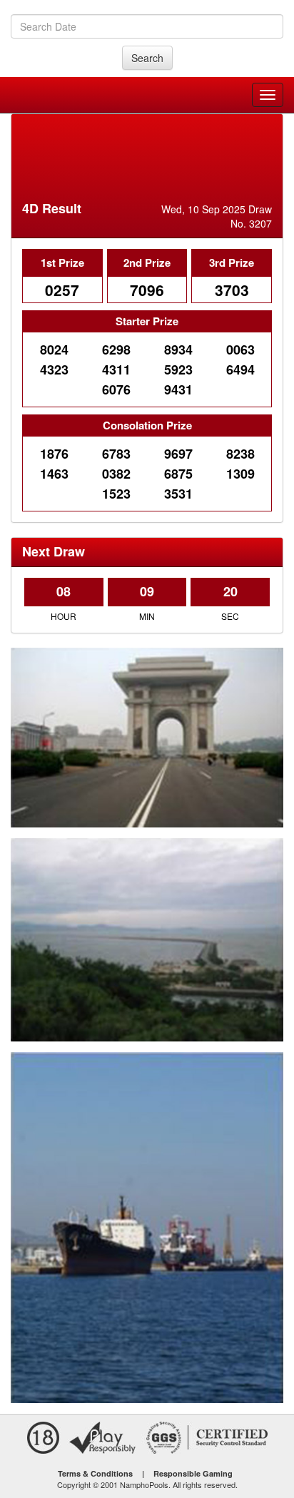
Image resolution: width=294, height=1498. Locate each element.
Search (147, 58)
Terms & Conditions (95, 1473)
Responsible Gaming (193, 1473)
